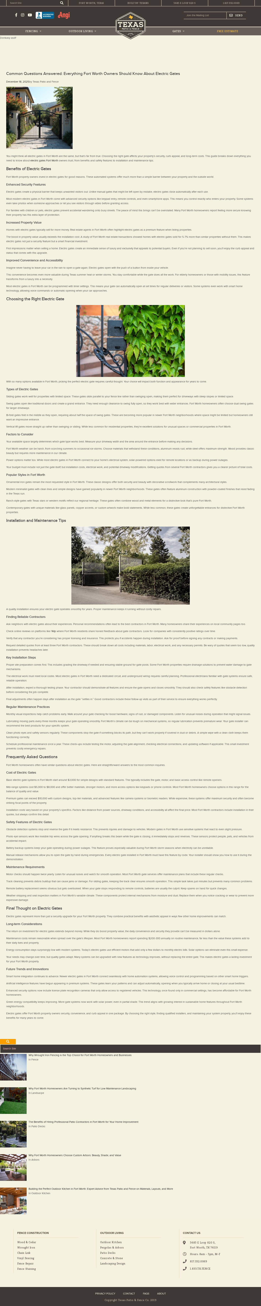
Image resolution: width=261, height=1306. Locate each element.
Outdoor (81, 31)
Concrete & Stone (111, 1258)
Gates (177, 31)
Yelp (53, 631)
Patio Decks (108, 1253)
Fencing (32, 31)
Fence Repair (25, 1263)
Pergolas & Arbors (112, 1247)
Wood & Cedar (26, 1242)
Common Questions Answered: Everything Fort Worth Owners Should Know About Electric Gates (93, 73)
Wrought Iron (26, 1247)
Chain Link (24, 1253)
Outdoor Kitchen (111, 1242)
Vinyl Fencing (25, 1258)
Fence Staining (26, 1269)
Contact (129, 1293)
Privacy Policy (105, 1293)
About (161, 1293)
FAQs (146, 1293)
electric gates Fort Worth (44, 160)
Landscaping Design (112, 1263)
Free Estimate (227, 31)
